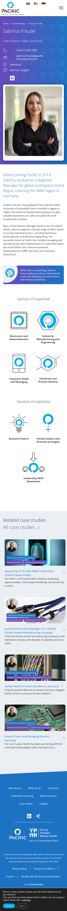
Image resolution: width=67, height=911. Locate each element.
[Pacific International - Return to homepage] (17, 834)
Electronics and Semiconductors (21, 557)
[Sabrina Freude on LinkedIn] (12, 78)
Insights (44, 803)
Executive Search (14, 562)
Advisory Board (48, 795)
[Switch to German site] (44, 4)
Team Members (19, 23)
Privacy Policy (19, 868)
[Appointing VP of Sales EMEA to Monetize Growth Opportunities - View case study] (35, 552)
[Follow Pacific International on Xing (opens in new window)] (38, 816)
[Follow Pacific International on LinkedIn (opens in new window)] (29, 816)
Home (5, 23)
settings (26, 900)
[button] (61, 9)
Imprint (10, 876)
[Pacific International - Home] (13, 8)
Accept (9, 905)
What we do (34, 788)
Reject (22, 905)
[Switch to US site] (36, 4)
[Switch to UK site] (28, 4)
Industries (53, 788)
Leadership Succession (35, 619)
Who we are (15, 788)
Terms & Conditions (44, 868)
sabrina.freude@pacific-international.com (30, 57)
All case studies (19, 527)
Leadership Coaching (22, 795)
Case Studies (26, 803)
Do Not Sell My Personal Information (41, 876)
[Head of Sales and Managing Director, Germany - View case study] (35, 717)
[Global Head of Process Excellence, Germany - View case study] (35, 667)
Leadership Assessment (35, 562)
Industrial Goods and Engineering (21, 673)
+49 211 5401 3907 (27, 50)
